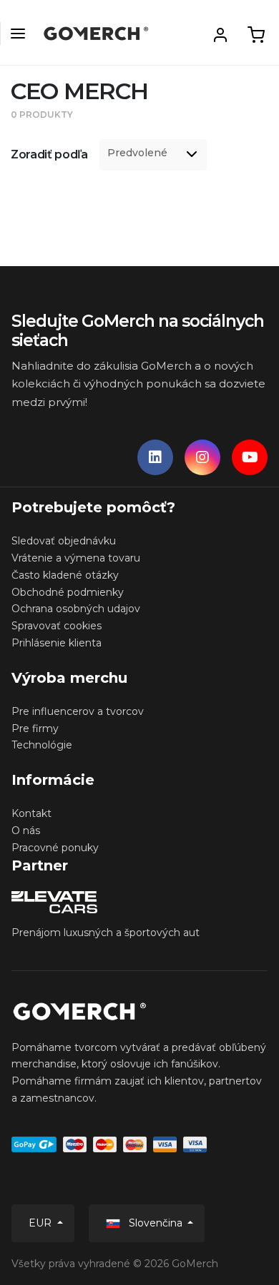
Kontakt (31, 813)
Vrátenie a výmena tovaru (75, 558)
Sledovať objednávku (63, 540)
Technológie (41, 744)
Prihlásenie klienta (56, 642)
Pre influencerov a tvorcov (77, 711)
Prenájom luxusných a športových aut (105, 932)
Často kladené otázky (65, 575)
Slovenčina (155, 1223)
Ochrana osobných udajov (75, 608)
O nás (25, 830)
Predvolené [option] (137, 153)
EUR (41, 1223)
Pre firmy (35, 728)
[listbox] (153, 155)
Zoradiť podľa (49, 154)
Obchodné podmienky (67, 592)
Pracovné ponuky (55, 847)
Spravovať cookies (56, 625)
